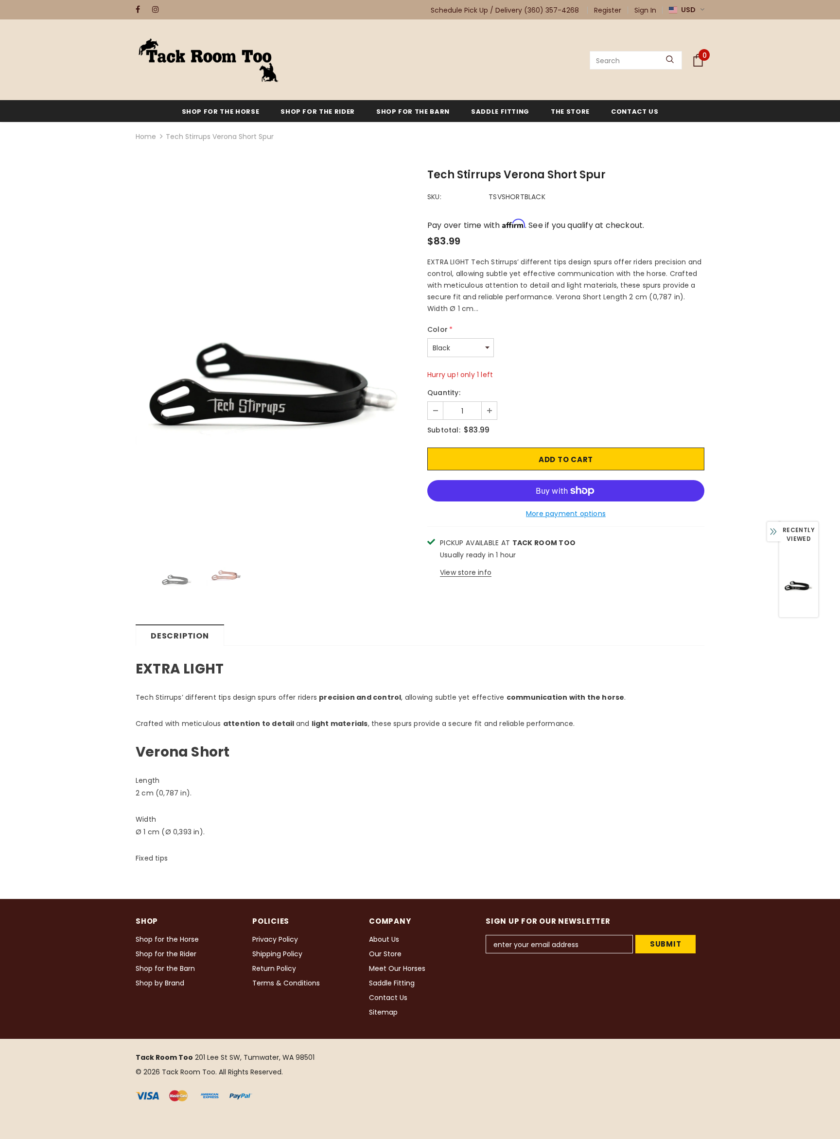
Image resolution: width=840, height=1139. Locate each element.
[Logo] (208, 60)
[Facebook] (142, 9)
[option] (274, 355)
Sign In (645, 10)
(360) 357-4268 (551, 10)
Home (146, 136)
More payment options (566, 513)
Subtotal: (443, 430)
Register (607, 10)
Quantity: (443, 392)
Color (440, 329)
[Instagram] (158, 9)
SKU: (434, 197)
